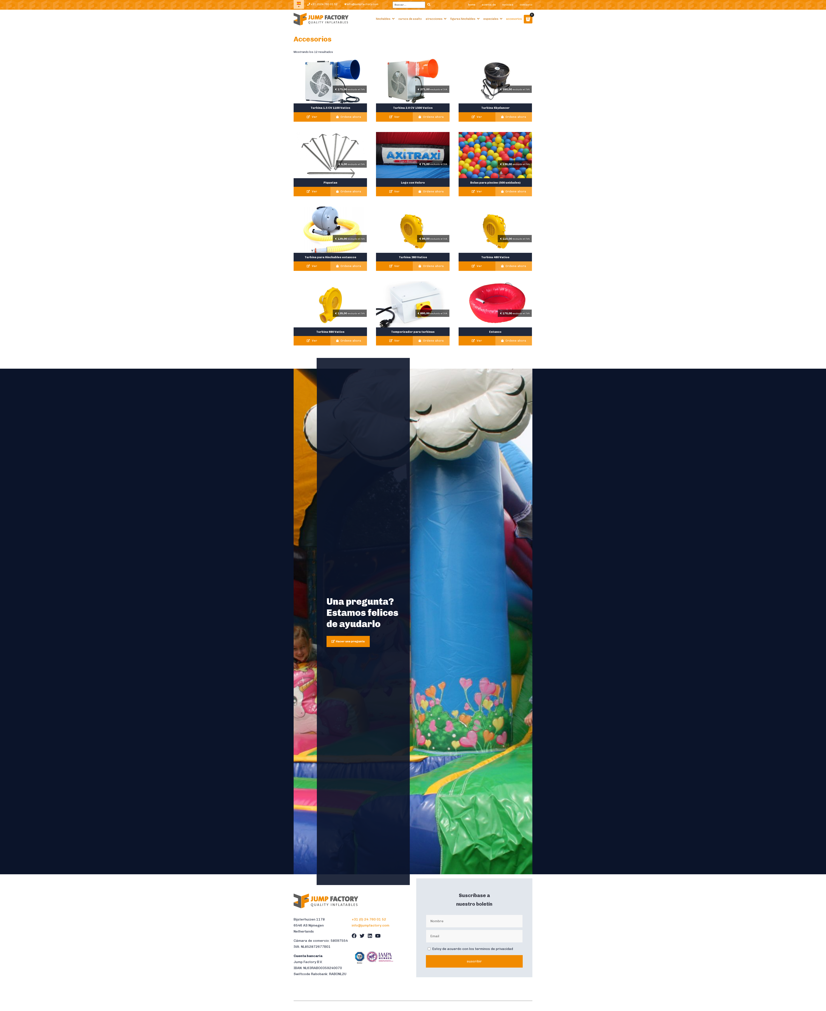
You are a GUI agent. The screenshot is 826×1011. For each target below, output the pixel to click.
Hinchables (383, 18)
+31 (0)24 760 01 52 (323, 4)
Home (471, 4)
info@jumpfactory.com (362, 4)
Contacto (526, 4)
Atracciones (434, 18)
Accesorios (514, 18)
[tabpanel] (413, 621)
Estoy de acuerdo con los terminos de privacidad (472, 949)
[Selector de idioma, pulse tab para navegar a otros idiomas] (299, 4)
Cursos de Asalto (410, 18)
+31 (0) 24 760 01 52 (369, 919)
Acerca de (489, 4)
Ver (314, 116)
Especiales (490, 18)
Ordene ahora (350, 116)
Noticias (507, 4)
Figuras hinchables (462, 18)
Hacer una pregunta (350, 641)
